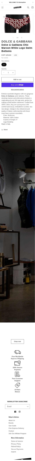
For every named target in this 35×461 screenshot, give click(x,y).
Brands (11, 423)
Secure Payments (17, 449)
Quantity (3, 69)
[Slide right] (22, 38)
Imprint (13, 452)
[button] (2, 7)
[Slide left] (13, 38)
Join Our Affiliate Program (17, 433)
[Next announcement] (33, 2)
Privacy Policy (16, 444)
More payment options (17, 89)
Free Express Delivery (16, 428)
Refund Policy (16, 446)
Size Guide (12, 425)
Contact (11, 431)
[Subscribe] (27, 406)
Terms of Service (17, 441)
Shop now (17, 341)
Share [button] (6, 129)
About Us (12, 420)
